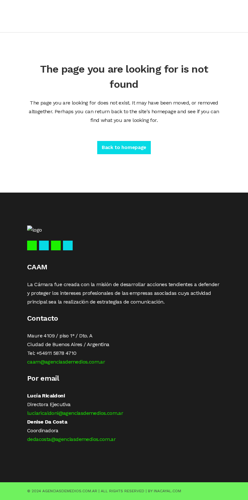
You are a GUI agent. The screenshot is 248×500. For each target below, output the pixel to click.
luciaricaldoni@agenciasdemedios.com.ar (75, 413)
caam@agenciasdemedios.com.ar (66, 362)
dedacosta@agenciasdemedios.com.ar (71, 439)
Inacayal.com (167, 491)
